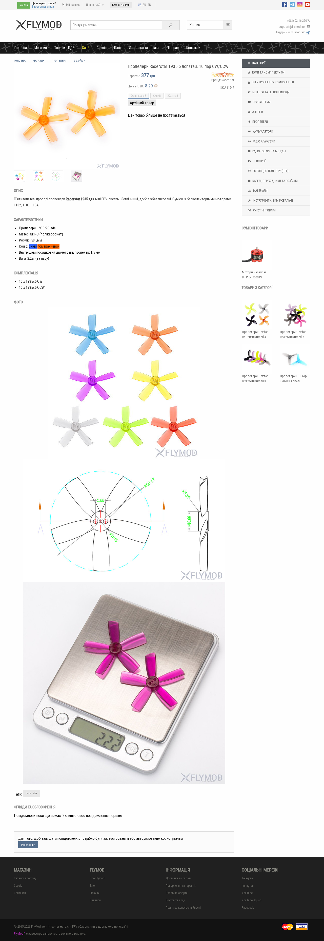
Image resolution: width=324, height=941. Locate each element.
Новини (94, 893)
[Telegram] (292, 4)
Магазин (40, 48)
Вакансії (95, 900)
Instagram (248, 885)
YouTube (247, 893)
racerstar (31, 793)
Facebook (248, 907)
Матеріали (260, 190)
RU (144, 5)
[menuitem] (21, 47)
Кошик (195, 24)
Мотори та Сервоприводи (271, 92)
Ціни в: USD (93, 5)
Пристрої (259, 161)
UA (139, 5)
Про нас (173, 48)
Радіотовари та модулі (269, 151)
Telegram (248, 878)
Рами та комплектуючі (268, 72)
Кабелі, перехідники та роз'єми (275, 181)
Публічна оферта (177, 893)
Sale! (85, 48)
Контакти (193, 48)
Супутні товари (264, 210)
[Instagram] (299, 4)
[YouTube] (307, 4)
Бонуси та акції (175, 900)
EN (149, 5)
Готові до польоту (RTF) (270, 171)
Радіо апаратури (263, 141)
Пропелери (260, 122)
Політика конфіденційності (183, 907)
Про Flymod (97, 878)
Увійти (24, 5)
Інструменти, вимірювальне (272, 200)
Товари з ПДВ (64, 48)
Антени (257, 112)
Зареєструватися (43, 6)
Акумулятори (262, 131)
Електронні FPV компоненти (272, 82)
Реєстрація (28, 845)
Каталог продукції (25, 878)
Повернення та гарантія (181, 885)
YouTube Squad (251, 900)
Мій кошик (72, 5)
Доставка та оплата (144, 48)
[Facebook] (284, 4)
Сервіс (102, 48)
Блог (117, 48)
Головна (20, 48)
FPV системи (261, 102)
